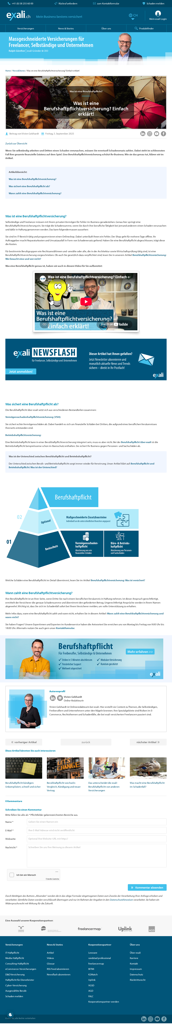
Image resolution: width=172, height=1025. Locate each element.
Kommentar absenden (149, 887)
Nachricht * (11, 847)
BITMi (91, 969)
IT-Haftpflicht (12, 952)
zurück (86, 742)
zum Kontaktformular (108, 3)
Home (8, 70)
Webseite (10, 838)
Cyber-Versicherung (16, 985)
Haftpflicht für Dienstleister (19, 979)
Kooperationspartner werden (103, 1001)
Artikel (50, 952)
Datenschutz (136, 974)
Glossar (51, 963)
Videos (50, 958)
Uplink (91, 979)
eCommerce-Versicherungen (20, 969)
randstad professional (99, 958)
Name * (9, 821)
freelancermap (96, 963)
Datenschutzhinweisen (121, 899)
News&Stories (19, 70)
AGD (90, 990)
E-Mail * (9, 830)
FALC (90, 996)
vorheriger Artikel (25, 742)
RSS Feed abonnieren (58, 969)
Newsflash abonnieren (58, 974)
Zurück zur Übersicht (16, 143)
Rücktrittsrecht (137, 979)
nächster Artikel (146, 742)
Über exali (135, 952)
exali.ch (18, 16)
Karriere (134, 958)
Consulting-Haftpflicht (17, 963)
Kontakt (134, 963)
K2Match (93, 974)
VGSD (91, 985)
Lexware (92, 952)
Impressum (136, 969)
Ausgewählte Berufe (16, 990)
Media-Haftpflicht (14, 958)
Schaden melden (155, 3)
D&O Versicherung (15, 974)
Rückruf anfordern (68, 3)
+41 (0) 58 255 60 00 (22, 3)
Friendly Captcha (52, 879)
